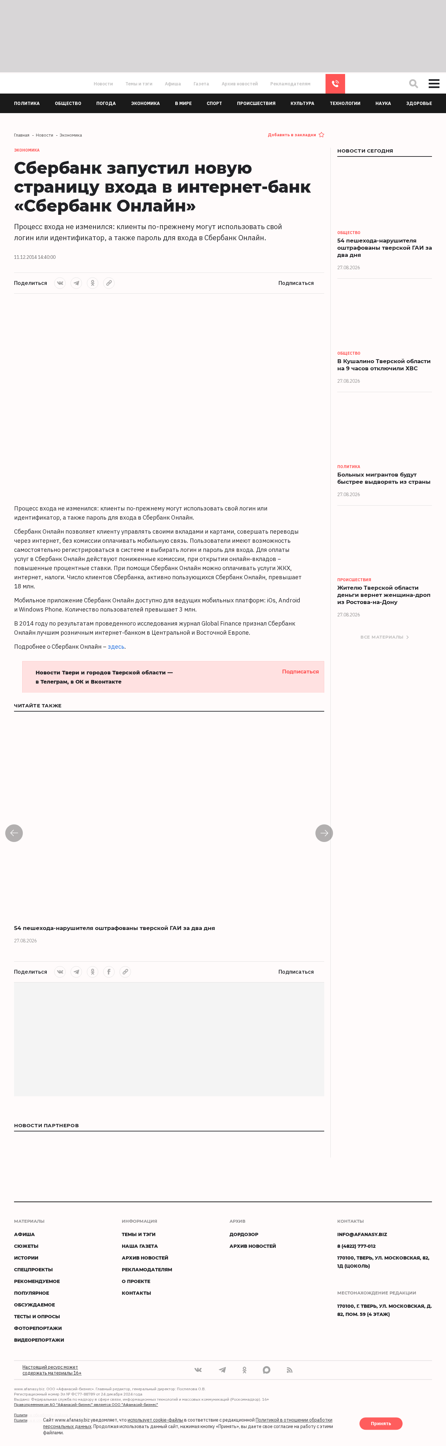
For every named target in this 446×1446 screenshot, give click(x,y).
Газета (201, 84)
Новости (103, 84)
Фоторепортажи (38, 1328)
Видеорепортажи (39, 1340)
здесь (116, 646)
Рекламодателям (290, 84)
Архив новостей (240, 84)
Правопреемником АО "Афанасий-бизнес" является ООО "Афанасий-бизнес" (86, 1404)
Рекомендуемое (37, 1281)
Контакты (136, 1293)
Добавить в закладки (292, 135)
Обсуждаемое (34, 1305)
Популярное (31, 1293)
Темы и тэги (138, 84)
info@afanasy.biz (362, 1234)
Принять (381, 1424)
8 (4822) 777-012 (335, 84)
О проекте (136, 1281)
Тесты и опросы (37, 1316)
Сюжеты (26, 1246)
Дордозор (244, 1234)
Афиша (173, 84)
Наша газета (140, 1246)
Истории (26, 1258)
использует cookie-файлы (155, 1420)
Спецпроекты (33, 1269)
